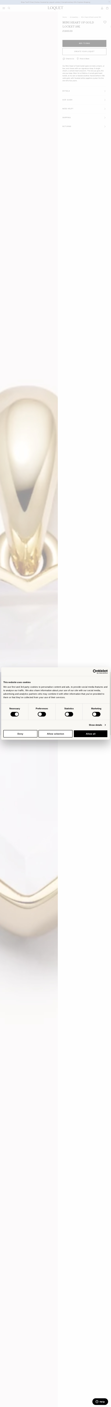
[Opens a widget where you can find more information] (100, 1402)
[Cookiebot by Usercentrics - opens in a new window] (95, 672)
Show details (95, 725)
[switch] (42, 714)
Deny (20, 733)
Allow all (91, 733)
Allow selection (55, 733)
